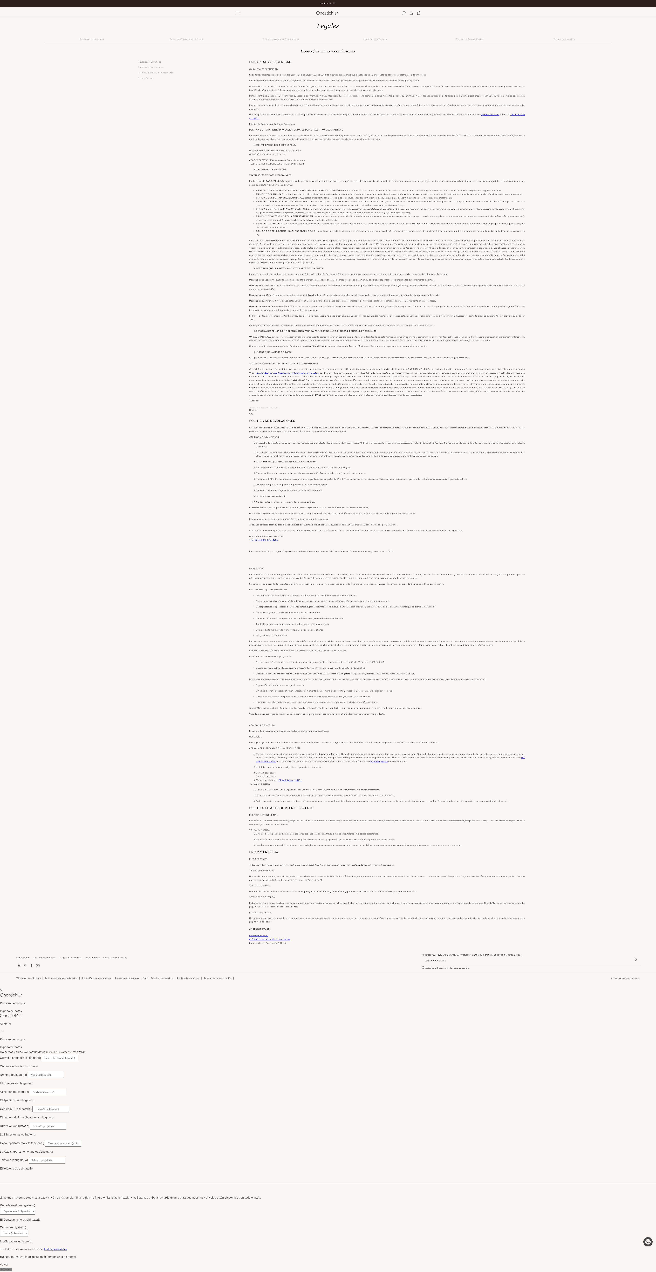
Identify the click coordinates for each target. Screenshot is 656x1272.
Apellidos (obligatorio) (14, 1091)
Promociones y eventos (127, 978)
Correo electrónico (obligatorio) (20, 1057)
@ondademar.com (490, 114)
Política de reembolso (188, 978)
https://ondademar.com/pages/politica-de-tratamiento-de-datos (286, 373)
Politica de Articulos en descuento (155, 73)
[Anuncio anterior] (235, 3)
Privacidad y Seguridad (149, 61)
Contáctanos (22, 957)
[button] (404, 13)
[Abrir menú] (273, 13)
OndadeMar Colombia (629, 978)
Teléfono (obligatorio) (14, 1160)
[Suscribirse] (635, 963)
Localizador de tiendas (44, 957)
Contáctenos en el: (258, 935)
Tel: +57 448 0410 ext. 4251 (263, 540)
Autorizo (447, 968)
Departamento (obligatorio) (17, 1205)
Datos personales (55, 1249)
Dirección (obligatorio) (14, 1126)
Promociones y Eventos (375, 39)
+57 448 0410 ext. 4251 (289, 780)
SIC (145, 978)
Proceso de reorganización (217, 978)
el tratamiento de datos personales (452, 968)
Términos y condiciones (28, 978)
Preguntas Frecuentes (71, 957)
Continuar (6, 1269)
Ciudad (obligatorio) (13, 1227)
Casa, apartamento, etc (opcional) (22, 1143)
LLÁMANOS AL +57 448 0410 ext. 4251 (269, 939)
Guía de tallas (93, 957)
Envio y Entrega (146, 78)
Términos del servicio (564, 39)
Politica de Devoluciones (150, 67)
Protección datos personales (96, 978)
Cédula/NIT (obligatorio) (16, 1108)
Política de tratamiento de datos (61, 978)
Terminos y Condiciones (92, 39)
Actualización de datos (114, 957)
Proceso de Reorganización (469, 39)
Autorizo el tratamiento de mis (36, 1249)
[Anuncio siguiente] (421, 3)
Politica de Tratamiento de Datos (186, 39)
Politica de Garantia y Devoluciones (281, 39)
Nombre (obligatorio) (13, 1074)
